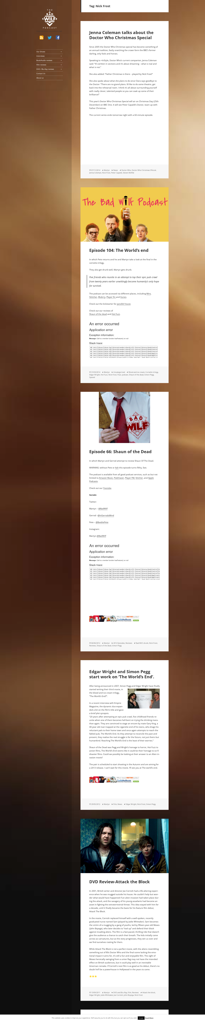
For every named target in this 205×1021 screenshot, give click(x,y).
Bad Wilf (139, 643)
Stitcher (139, 478)
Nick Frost (106, 173)
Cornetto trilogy (151, 372)
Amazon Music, (106, 478)
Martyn (107, 170)
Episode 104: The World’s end (119, 250)
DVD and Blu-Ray (120, 992)
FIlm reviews (41, 65)
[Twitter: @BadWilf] (50, 38)
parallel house (124, 303)
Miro (148, 293)
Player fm (111, 297)
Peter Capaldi (116, 173)
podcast (125, 375)
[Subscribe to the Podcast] (42, 37)
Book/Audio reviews (44, 60)
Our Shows (40, 51)
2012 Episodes (119, 643)
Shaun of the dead (98, 314)
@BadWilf (103, 508)
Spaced (92, 377)
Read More (149, 1018)
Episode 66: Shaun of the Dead (120, 451)
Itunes (123, 297)
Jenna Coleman (95, 173)
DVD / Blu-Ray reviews (45, 69)
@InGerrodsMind (106, 515)
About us (40, 78)
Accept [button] (141, 1018)
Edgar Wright (94, 375)
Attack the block (148, 992)
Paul (119, 375)
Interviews (40, 56)
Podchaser (119, 478)
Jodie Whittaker (107, 995)
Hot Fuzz (116, 314)
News (115, 170)
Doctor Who (126, 170)
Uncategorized (119, 372)
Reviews (129, 643)
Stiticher (93, 297)
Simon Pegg (149, 375)
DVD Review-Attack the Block (119, 881)
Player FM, (130, 478)
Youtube (107, 488)
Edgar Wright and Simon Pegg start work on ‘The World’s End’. (121, 674)
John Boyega (129, 995)
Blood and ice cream (137, 372)
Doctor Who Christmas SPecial (144, 170)
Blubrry (101, 297)
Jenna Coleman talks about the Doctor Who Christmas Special (121, 35)
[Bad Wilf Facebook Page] (58, 37)
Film (115, 804)
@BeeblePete (102, 522)
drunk (146, 643)
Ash (117, 467)
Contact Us (40, 73)
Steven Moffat (128, 173)
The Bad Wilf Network (45, 12)
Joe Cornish (118, 995)
